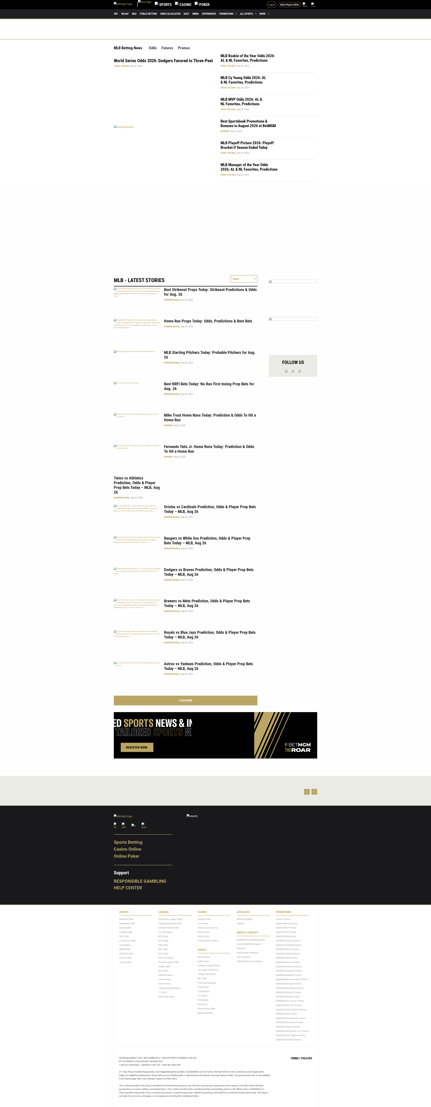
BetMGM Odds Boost (286, 936)
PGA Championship (207, 982)
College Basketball (206, 974)
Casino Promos (283, 919)
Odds (153, 48)
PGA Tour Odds (165, 958)
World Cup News (166, 996)
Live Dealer (203, 923)
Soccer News (164, 979)
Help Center (128, 888)
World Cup (202, 1004)
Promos (184, 48)
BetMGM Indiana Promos (288, 953)
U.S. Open (202, 995)
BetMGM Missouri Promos (288, 992)
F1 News (162, 992)
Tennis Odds (125, 962)
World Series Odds (206, 1008)
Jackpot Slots (204, 919)
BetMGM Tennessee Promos (289, 1022)
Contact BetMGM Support (249, 944)
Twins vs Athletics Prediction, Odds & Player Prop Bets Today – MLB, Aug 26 (137, 485)
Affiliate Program (245, 919)
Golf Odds (124, 936)
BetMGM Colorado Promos (288, 945)
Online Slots (203, 936)
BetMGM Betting (172, 299)
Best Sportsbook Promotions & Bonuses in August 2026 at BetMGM (248, 123)
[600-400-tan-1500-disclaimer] (293, 295)
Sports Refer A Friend (286, 927)
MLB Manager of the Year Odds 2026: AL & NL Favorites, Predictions (249, 167)
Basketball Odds (127, 923)
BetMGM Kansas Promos (288, 962)
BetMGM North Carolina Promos (291, 1009)
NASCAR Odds (126, 953)
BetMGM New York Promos (289, 1005)
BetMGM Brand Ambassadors (251, 940)
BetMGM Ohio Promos (286, 1014)
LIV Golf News (165, 932)
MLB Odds (163, 936)
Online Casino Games (208, 927)
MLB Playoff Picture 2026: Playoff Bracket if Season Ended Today (247, 145)
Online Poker (126, 856)
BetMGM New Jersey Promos (290, 1001)
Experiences (209, 13)
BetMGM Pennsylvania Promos (290, 1018)
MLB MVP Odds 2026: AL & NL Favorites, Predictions (241, 101)
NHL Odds (163, 953)
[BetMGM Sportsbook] (126, 4)
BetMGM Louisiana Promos (289, 970)
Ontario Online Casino (208, 940)
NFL (116, 13)
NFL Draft (202, 978)
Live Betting (124, 945)
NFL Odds (163, 949)
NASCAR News (165, 975)
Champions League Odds (170, 919)
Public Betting (148, 13)
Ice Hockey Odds (127, 940)
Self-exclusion (243, 957)
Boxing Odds (125, 927)
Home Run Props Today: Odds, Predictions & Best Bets (208, 321)
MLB (134, 13)
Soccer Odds (125, 958)
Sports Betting (128, 842)
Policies (306, 1058)
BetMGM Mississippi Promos (290, 988)
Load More (185, 700)
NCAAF (125, 13)
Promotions (226, 13)
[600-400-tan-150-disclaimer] (293, 333)
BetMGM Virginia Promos (288, 1026)
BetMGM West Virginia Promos (290, 1035)
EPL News (163, 970)
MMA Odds (124, 949)
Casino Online (127, 849)
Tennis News (164, 983)
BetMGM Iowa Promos (286, 958)
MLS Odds (163, 940)
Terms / (295, 1058)
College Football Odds (168, 927)
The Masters (204, 991)
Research (241, 948)
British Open (203, 961)
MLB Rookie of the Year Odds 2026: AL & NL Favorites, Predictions (248, 58)
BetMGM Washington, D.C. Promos (292, 1031)
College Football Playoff (209, 965)
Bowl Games (204, 957)
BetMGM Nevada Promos (288, 996)
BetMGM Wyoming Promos (289, 1039)
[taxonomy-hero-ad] (164, 153)
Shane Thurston (121, 66)
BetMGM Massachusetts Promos (292, 979)
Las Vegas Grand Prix (208, 970)
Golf (186, 13)
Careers (240, 923)
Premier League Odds (168, 962)
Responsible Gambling (140, 881)
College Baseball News (169, 988)
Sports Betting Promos (286, 923)
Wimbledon (203, 1000)
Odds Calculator (170, 13)
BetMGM (225, 131)
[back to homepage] (144, 4)
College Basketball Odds (170, 923)
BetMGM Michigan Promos (289, 983)
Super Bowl (203, 987)
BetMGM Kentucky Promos (289, 966)
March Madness (205, 1013)
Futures (167, 48)
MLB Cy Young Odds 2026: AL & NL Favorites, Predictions (243, 80)
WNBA (195, 13)
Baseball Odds (126, 919)
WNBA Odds (164, 966)
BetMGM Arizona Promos (288, 940)
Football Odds (125, 932)
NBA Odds (163, 945)
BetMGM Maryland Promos (289, 975)
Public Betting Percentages (249, 961)
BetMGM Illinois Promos (287, 949)
